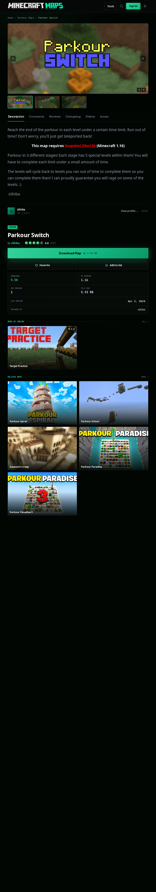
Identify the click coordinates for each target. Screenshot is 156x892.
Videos (90, 116)
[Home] (35, 6)
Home (10, 17)
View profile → (129, 211)
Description (16, 116)
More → (144, 377)
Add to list (116, 265)
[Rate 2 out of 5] (30, 243)
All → (145, 321)
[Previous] (13, 58)
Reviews (54, 116)
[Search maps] (121, 6)
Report (144, 211)
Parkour (12, 227)
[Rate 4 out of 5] (38, 243)
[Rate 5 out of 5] (41, 243)
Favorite (45, 265)
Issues (104, 116)
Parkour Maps (26, 17)
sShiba (15, 243)
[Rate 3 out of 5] (34, 243)
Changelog (73, 116)
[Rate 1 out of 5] (26, 243)
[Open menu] (145, 6)
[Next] (143, 58)
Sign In (133, 6)
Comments (36, 116)
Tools (110, 6)
